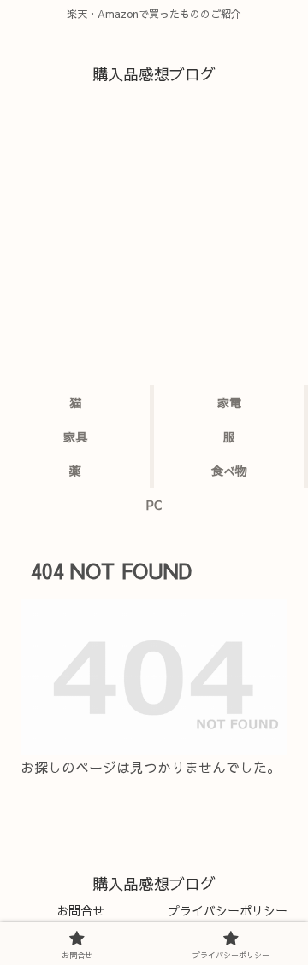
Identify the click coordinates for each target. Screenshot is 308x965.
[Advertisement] (154, 248)
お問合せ (80, 910)
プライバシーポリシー (227, 910)
